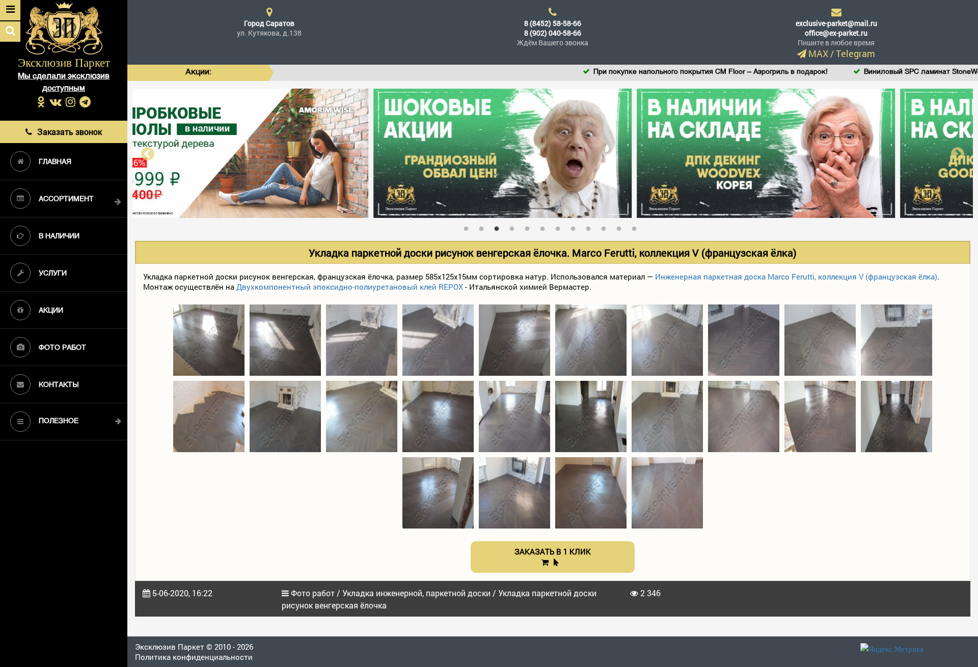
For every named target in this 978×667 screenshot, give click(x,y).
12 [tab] (637, 226)
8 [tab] (575, 226)
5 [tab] (530, 226)
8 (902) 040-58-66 (552, 33)
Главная (55, 162)
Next (957, 153)
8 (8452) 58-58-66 (552, 23)
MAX (818, 53)
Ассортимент (66, 199)
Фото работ (62, 348)
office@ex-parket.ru (836, 33)
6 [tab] (545, 226)
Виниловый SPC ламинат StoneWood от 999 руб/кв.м (882, 72)
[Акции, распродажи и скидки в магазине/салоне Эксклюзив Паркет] (289, 152)
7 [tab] (560, 226)
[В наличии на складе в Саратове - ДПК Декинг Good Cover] (816, 152)
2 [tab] (484, 226)
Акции (51, 311)
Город (269, 23)
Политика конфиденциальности (194, 657)
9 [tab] (591, 226)
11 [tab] (621, 226)
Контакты (58, 385)
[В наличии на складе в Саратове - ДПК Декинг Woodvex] (553, 152)
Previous (147, 153)
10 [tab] (606, 226)
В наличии (59, 236)
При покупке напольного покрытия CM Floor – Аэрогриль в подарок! (639, 72)
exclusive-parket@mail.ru (836, 23)
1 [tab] (469, 226)
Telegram (855, 53)
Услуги (53, 273)
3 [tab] (499, 226)
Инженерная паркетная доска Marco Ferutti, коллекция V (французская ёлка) (796, 276)
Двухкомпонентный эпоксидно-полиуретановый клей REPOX (349, 287)
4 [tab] (514, 226)
